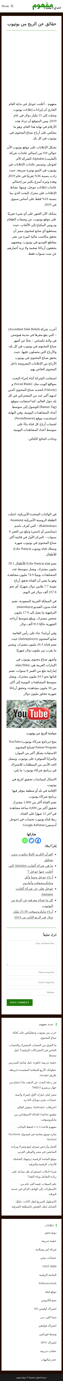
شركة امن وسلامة (45, 1249)
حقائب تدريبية (48, 1351)
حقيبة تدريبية (48, 1241)
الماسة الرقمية (47, 1275)
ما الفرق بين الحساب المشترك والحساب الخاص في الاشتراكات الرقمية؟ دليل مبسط (32, 1050)
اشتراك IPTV (48, 1342)
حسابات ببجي (48, 1257)
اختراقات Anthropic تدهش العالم (36, 1107)
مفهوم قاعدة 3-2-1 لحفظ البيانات (36, 1126)
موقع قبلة (50, 1291)
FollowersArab (47, 1283)
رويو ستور (50, 1232)
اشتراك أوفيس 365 (45, 1308)
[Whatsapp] (25, 840)
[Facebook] (38, 840)
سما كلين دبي (48, 1317)
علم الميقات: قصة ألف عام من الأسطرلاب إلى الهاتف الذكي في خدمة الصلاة (33, 1189)
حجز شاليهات (48, 1359)
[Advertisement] (31, 291)
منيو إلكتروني (48, 1300)
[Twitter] (31, 840)
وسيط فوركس (47, 1334)
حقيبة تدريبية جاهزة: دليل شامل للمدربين (32, 1062)
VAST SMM (49, 1266)
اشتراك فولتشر (47, 1325)
